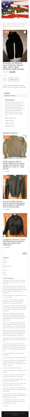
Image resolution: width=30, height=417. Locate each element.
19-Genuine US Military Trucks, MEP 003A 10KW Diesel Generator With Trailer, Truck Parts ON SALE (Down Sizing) (15, 389)
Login (4, 272)
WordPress (15, 415)
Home (4, 23)
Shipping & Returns (7, 266)
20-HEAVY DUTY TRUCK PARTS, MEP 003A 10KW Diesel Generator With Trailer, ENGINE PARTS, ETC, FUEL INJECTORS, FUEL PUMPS (15, 395)
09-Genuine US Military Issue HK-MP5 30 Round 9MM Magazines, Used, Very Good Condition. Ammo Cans (15, 339)
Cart (4, 268)
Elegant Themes (15, 413)
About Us (5, 262)
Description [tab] (7, 93)
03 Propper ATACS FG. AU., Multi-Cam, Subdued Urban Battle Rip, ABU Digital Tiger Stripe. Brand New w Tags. (14, 282)
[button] (25, 32)
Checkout (5, 270)
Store (4, 264)
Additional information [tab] (9, 95)
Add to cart (13, 79)
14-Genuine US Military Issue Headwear (12, 368)
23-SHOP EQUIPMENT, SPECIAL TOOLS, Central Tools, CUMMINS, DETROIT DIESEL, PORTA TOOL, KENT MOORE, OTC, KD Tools (14, 401)
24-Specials (5, 405)
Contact (4, 274)
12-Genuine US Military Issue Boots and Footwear (14, 357)
